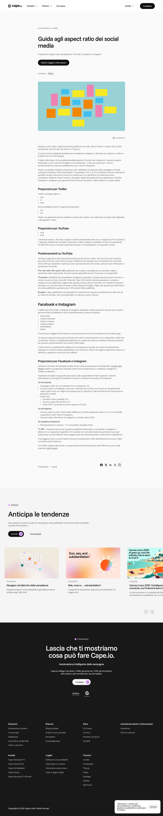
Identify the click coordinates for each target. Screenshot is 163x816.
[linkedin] (110, 465)
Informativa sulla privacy (56, 768)
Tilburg (86, 768)
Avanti (54, 466)
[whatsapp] (115, 465)
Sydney (86, 780)
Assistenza (125, 728)
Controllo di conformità (18, 741)
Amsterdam (88, 764)
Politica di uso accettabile (57, 759)
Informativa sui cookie (55, 764)
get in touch (52, 448)
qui (118, 333)
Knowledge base (53, 741)
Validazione (13, 736)
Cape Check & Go (16, 764)
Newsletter (50, 736)
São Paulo (87, 785)
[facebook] (101, 465)
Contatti (86, 741)
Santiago (87, 776)
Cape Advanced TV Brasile (19, 776)
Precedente (43, 466)
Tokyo (85, 772)
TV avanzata (13, 732)
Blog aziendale (52, 728)
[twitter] (106, 465)
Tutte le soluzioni (15, 745)
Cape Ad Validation (16, 768)
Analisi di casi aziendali (56, 732)
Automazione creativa (17, 728)
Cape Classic (14, 772)
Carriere (86, 732)
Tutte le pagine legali (55, 772)
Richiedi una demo (91, 736)
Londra (86, 759)
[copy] (120, 465)
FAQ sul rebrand (127, 732)
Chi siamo (60, 6)
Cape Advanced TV (16, 759)
